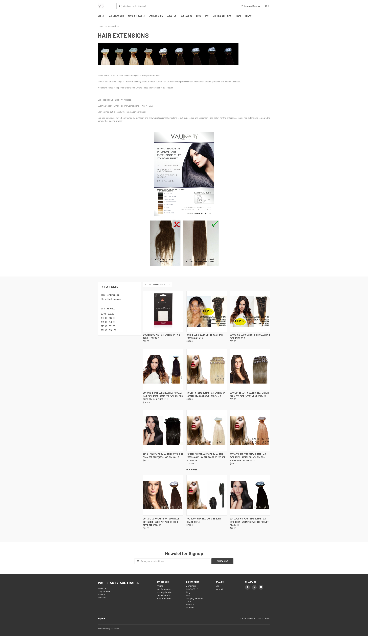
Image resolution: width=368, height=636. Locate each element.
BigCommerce (113, 629)
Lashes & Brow (156, 16)
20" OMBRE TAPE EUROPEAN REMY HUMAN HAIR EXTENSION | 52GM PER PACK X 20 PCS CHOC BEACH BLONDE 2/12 (163, 396)
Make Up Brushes (136, 16)
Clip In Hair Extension (111, 299)
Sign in (247, 6)
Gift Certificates (164, 598)
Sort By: (148, 284)
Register (256, 6)
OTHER (101, 16)
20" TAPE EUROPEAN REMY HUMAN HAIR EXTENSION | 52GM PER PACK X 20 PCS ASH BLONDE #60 (206, 457)
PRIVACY (249, 16)
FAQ (207, 16)
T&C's (238, 16)
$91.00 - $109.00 (108, 330)
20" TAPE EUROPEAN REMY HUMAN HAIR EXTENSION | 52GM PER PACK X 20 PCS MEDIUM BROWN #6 (161, 522)
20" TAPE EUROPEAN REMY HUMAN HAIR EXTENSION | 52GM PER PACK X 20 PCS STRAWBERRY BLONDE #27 (248, 457)
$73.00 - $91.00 (108, 326)
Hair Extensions (116, 16)
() (268, 6)
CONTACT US (186, 16)
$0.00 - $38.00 (107, 314)
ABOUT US (171, 16)
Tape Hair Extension (110, 295)
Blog (198, 16)
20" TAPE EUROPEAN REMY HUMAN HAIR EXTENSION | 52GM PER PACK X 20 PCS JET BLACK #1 (249, 522)
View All (219, 589)
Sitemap (190, 607)
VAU (218, 586)
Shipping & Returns (222, 16)
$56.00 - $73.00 (108, 322)
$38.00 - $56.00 (108, 318)
